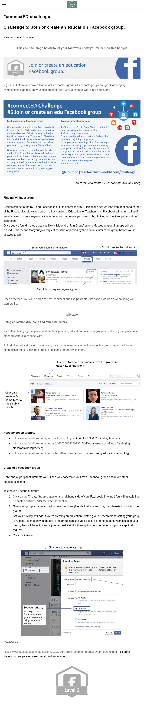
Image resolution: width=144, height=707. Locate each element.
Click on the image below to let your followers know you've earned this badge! (72, 48)
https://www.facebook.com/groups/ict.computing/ (42, 438)
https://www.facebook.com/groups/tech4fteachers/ (43, 453)
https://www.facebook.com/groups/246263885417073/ (46, 443)
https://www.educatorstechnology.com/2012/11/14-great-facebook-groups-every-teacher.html (60, 651)
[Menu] (4, 4)
